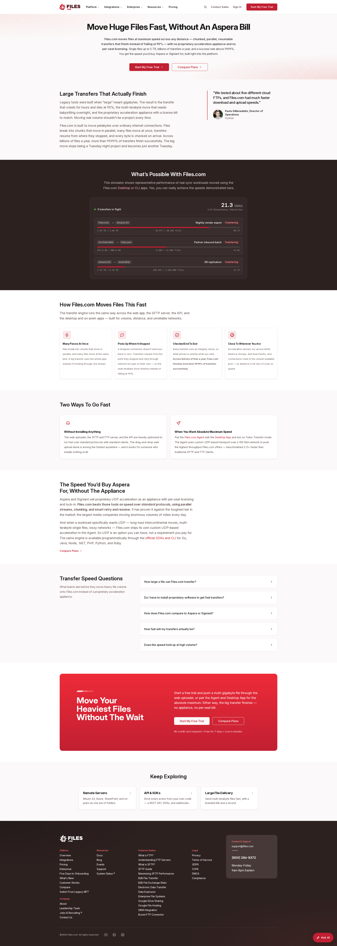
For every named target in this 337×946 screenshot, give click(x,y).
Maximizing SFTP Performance (156, 873)
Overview (65, 855)
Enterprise (133, 6)
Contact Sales (220, 6)
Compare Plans (188, 67)
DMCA (195, 873)
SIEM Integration (147, 910)
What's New (67, 878)
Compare (65, 887)
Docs (100, 855)
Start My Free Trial (262, 6)
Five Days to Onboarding (74, 873)
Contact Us (66, 917)
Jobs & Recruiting (76, 912)
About (63, 903)
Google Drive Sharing (150, 900)
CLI (137, 188)
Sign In (237, 6)
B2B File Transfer (148, 878)
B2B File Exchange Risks (152, 882)
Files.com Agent (194, 437)
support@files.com (242, 846)
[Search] (205, 7)
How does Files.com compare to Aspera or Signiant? (178, 613)
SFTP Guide (145, 869)
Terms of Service (202, 859)
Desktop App (223, 437)
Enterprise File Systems (151, 896)
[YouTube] (106, 935)
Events (100, 864)
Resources (154, 6)
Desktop (124, 188)
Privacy (196, 855)
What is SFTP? (146, 864)
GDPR (195, 864)
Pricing (173, 6)
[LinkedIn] (114, 935)
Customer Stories (70, 882)
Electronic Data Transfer (152, 887)
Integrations (111, 6)
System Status (115, 873)
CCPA (195, 869)
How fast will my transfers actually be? (169, 629)
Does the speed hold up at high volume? (170, 645)
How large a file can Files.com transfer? (170, 581)
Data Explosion (147, 891)
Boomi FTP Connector (151, 914)
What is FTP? (145, 855)
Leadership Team (70, 908)
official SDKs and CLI (160, 538)
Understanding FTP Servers (154, 859)
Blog (99, 859)
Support (101, 869)
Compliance (199, 878)
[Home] (69, 7)
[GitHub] (122, 935)
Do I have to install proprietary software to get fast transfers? (184, 597)
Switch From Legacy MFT (74, 891)
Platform (91, 6)
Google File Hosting (149, 905)
